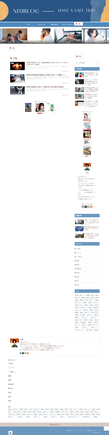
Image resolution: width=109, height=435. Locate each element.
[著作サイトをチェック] (83, 206)
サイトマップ (96, 430)
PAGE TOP (55, 424)
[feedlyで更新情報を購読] (88, 206)
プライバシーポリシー (79, 430)
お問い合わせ (69, 430)
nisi (87, 173)
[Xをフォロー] (85, 206)
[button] (98, 63)
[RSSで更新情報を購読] (91, 206)
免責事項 (89, 430)
